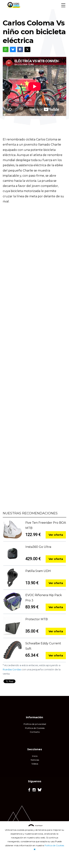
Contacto (35, 731)
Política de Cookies (54, 845)
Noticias (35, 759)
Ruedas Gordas (12, 669)
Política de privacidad (35, 724)
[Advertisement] (34, 357)
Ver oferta (56, 534)
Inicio (35, 756)
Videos (34, 763)
